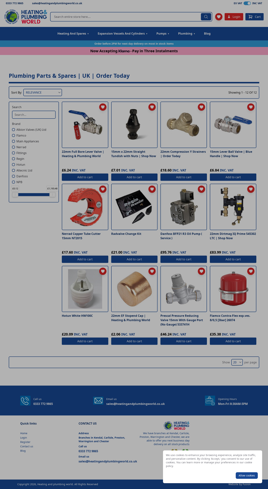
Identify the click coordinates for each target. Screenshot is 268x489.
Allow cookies (247, 475)
